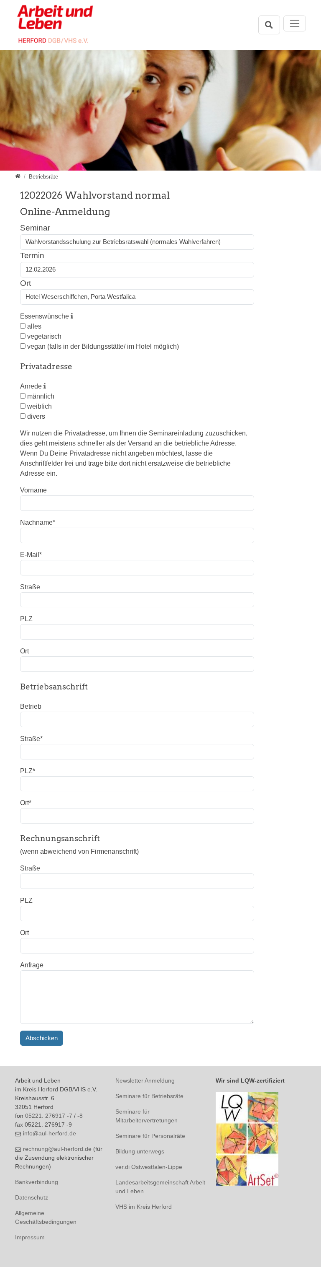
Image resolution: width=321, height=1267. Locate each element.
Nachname (37, 522)
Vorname (33, 490)
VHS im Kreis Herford (143, 1206)
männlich (39, 396)
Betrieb (30, 706)
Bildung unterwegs (139, 1151)
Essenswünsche (45, 316)
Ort (25, 283)
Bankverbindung (36, 1182)
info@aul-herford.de (49, 1133)
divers (35, 416)
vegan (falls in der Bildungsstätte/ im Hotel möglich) (102, 346)
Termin (32, 255)
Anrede (31, 386)
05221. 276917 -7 (48, 1115)
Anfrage (31, 965)
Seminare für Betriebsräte (149, 1096)
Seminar (35, 227)
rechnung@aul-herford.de (57, 1148)
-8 (80, 1115)
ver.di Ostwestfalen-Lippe (148, 1166)
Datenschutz (31, 1197)
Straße (30, 587)
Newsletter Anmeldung (145, 1080)
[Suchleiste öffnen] (269, 25)
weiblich (38, 406)
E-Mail (31, 554)
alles (33, 326)
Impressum (30, 1237)
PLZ (26, 618)
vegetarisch (43, 336)
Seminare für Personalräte (150, 1135)
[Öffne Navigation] (294, 24)
